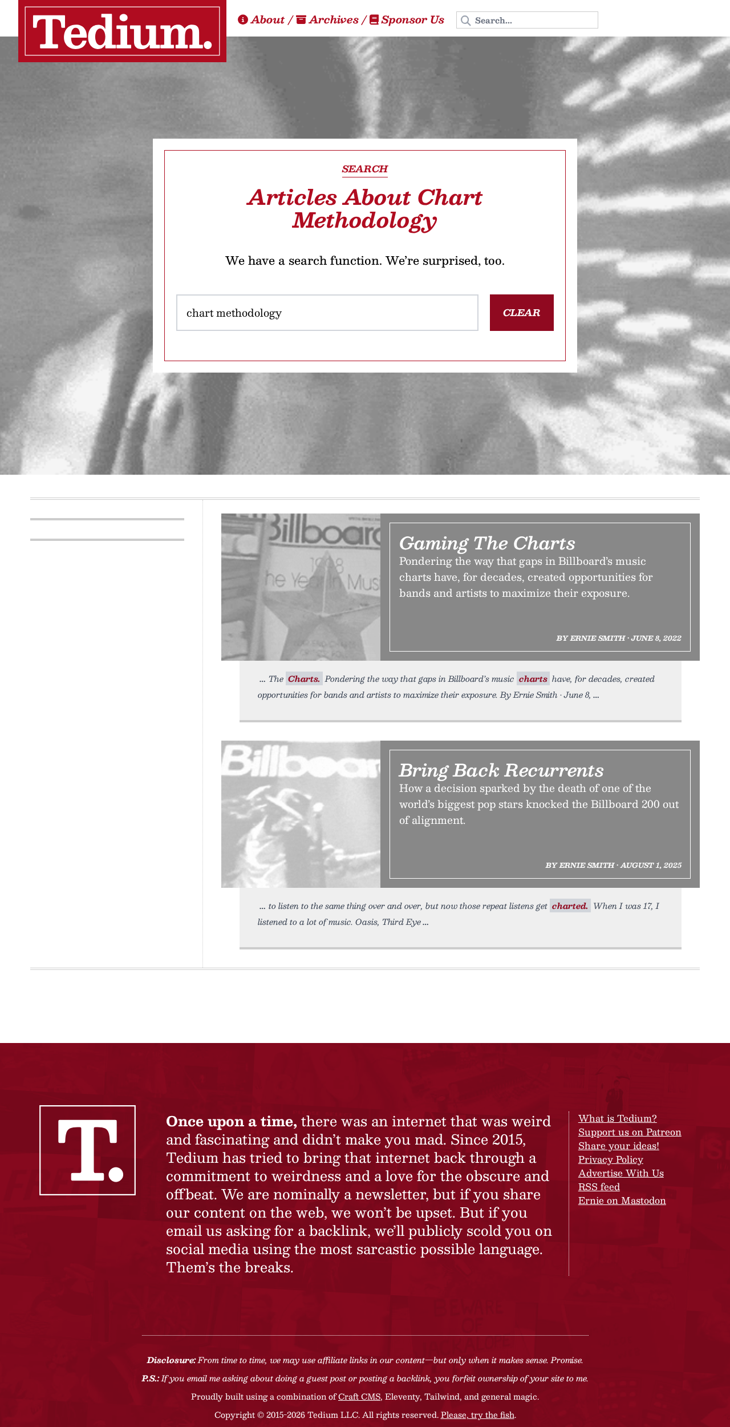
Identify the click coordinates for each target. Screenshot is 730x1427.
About (268, 19)
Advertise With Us (621, 1173)
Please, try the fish (477, 1414)
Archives (334, 19)
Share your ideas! (618, 1145)
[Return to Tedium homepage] (122, 31)
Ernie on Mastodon (622, 1200)
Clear (522, 312)
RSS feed (599, 1186)
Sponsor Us (413, 19)
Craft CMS (359, 1396)
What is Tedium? (617, 1118)
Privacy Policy (610, 1159)
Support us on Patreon (630, 1131)
